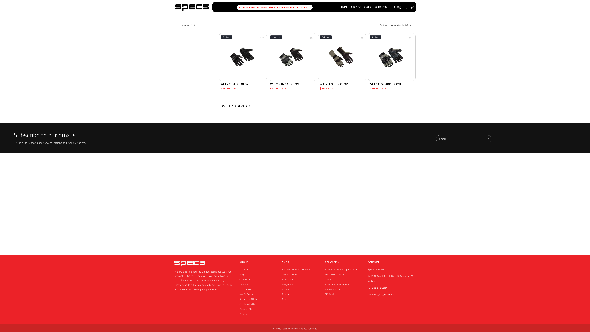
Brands (285, 289)
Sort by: (383, 25)
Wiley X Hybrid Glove (285, 84)
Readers (286, 294)
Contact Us (244, 279)
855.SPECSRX (379, 287)
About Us (243, 269)
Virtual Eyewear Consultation (296, 269)
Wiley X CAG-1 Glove (235, 84)
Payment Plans (246, 309)
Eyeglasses (287, 279)
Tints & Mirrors (332, 289)
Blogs (242, 274)
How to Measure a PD (335, 274)
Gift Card (329, 294)
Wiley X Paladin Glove (385, 84)
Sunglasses (287, 284)
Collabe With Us (247, 304)
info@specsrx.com (384, 294)
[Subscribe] (487, 138)
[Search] (394, 7)
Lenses (328, 279)
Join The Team (246, 289)
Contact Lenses (289, 274)
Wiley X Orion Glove (334, 84)
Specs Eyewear (289, 328)
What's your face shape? (337, 284)
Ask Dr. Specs (246, 294)
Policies (243, 314)
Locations (244, 284)
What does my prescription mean (341, 269)
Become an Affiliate (249, 299)
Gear (284, 299)
